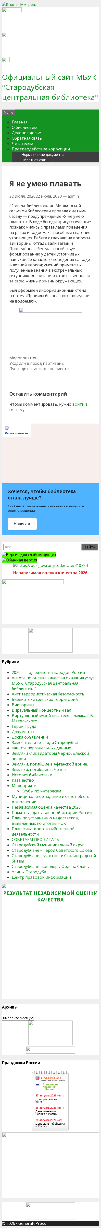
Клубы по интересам (41, 791)
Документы (23, 731)
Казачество (23, 780)
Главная (19, 122)
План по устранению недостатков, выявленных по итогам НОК (45, 820)
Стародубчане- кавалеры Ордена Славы (50, 866)
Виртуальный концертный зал (41, 710)
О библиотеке (25, 127)
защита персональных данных (41, 748)
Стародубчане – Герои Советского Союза (52, 850)
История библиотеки (32, 775)
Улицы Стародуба (29, 872)
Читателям (22, 143)
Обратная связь (27, 138)
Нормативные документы (43, 154)
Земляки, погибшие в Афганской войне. (50, 764)
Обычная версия (21, 560)
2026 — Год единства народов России (48, 672)
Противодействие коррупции (41, 149)
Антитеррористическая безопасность (48, 694)
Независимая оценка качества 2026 (46, 807)
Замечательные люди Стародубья (45, 742)
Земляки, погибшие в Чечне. (39, 769)
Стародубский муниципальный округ (48, 845)
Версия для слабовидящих (31, 554)
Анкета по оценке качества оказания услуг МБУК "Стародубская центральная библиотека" (53, 683)
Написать (22, 524)
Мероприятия (22, 358)
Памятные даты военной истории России (52, 812)
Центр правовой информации (41, 877)
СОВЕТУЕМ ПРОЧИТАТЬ (35, 839)
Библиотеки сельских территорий (45, 699)
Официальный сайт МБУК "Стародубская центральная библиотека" (50, 87)
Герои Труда (24, 726)
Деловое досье (26, 132)
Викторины (23, 704)
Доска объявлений (30, 737)
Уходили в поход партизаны (36, 363)
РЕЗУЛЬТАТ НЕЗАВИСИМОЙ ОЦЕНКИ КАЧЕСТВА (50, 896)
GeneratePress (32, 1223)
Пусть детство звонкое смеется (39, 368)
